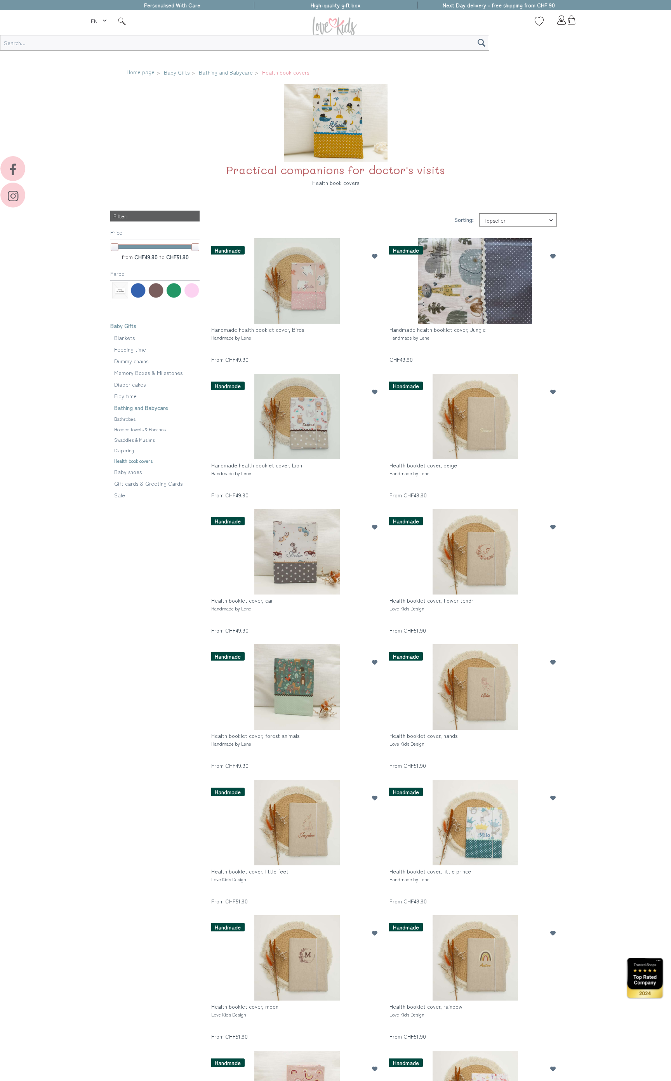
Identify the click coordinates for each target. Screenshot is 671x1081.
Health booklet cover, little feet (250, 874)
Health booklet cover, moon (244, 1010)
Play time (125, 396)
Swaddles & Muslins (134, 439)
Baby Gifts (123, 326)
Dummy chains (131, 361)
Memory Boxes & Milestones (148, 373)
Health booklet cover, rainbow (425, 1010)
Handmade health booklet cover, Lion (256, 468)
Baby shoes (128, 472)
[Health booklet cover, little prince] (475, 822)
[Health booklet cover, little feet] (296, 822)
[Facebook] (12, 168)
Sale (119, 495)
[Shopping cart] (571, 22)
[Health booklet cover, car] (296, 552)
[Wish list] (539, 21)
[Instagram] (12, 195)
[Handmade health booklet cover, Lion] (296, 416)
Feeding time (130, 349)
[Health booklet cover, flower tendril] (475, 552)
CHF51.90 (177, 257)
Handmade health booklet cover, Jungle (437, 333)
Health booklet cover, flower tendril (432, 604)
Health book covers (133, 460)
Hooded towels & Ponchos (140, 429)
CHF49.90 (146, 257)
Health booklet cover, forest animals (255, 739)
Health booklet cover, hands (423, 739)
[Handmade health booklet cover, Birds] (296, 281)
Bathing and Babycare (141, 407)
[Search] (481, 43)
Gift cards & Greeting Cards (148, 483)
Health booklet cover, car (242, 604)
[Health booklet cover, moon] (296, 958)
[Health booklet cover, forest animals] (296, 687)
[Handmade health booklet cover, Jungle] (475, 281)
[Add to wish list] (375, 256)
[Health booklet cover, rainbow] (475, 958)
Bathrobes (125, 418)
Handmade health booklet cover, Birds (257, 333)
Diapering (124, 450)
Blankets (124, 338)
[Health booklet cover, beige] (475, 416)
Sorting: (464, 219)
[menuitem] (99, 19)
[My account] (555, 22)
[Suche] (122, 21)
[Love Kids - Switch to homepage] (335, 27)
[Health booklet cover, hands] (475, 687)
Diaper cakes (130, 384)
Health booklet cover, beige (423, 468)
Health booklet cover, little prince (430, 874)
